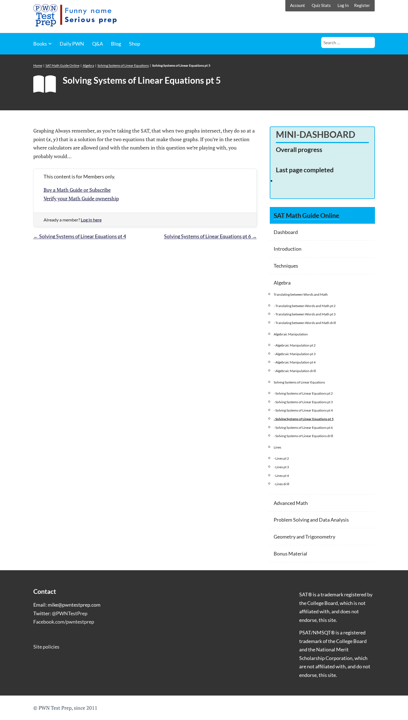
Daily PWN (72, 44)
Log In (343, 5)
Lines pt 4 (282, 476)
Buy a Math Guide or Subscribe (77, 189)
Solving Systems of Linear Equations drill (304, 436)
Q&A (97, 44)
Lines (277, 447)
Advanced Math (291, 503)
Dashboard (286, 232)
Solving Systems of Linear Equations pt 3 (304, 402)
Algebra (88, 65)
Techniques (286, 266)
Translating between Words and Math (301, 294)
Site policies (46, 647)
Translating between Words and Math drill (305, 323)
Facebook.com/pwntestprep (63, 622)
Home (37, 65)
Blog (116, 44)
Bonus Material (290, 553)
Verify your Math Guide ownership (81, 198)
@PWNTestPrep (69, 613)
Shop (134, 44)
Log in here (91, 219)
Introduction (287, 249)
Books (40, 44)
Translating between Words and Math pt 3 (305, 314)
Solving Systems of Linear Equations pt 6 (210, 236)
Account (297, 5)
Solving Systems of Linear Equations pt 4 (79, 236)
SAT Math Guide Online (62, 65)
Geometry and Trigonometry (304, 537)
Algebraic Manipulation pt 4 (295, 362)
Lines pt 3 (282, 467)
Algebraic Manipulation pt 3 (295, 354)
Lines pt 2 (282, 458)
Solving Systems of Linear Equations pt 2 (304, 393)
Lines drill (282, 484)
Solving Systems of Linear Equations (123, 65)
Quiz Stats (321, 5)
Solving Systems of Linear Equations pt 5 (304, 419)
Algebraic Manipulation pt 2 (295, 345)
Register (362, 5)
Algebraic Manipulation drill (295, 371)
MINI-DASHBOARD (315, 134)
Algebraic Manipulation (291, 334)
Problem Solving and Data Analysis (311, 520)
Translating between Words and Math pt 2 (305, 306)
